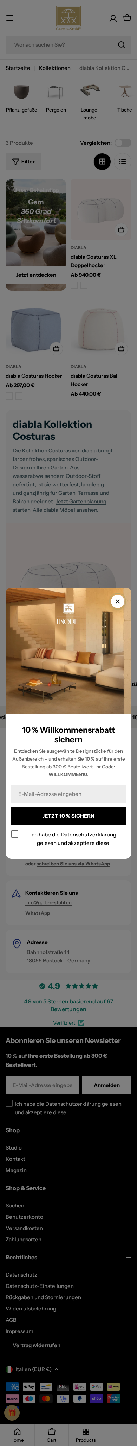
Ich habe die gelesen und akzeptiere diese (73, 838)
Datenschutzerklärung (88, 834)
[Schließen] (117, 601)
